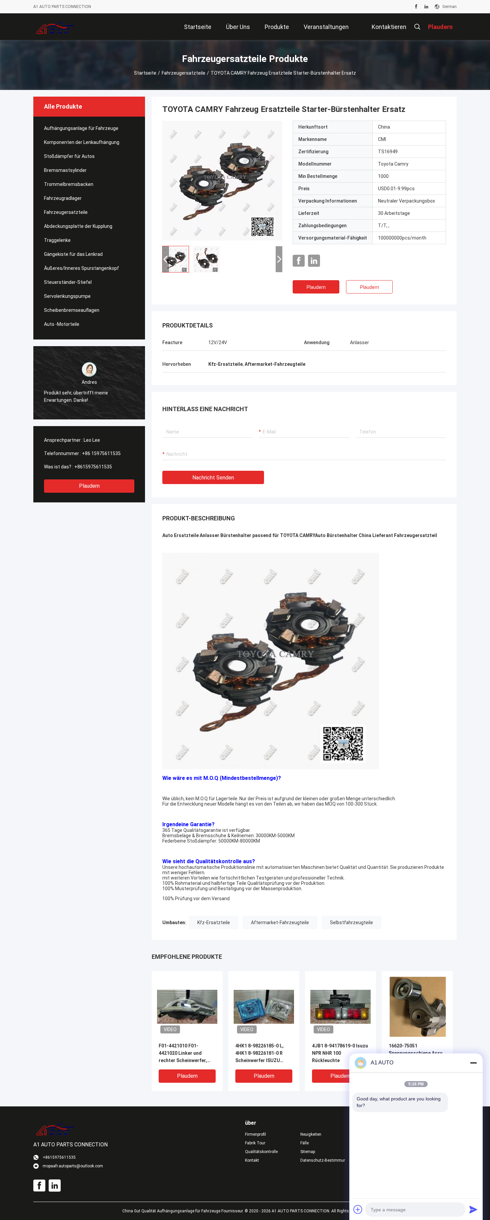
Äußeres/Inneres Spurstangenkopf (81, 268)
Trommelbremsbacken (68, 184)
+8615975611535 (93, 466)
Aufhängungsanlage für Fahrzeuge (81, 128)
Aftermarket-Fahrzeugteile (280, 922)
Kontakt (252, 1160)
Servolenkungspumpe (67, 296)
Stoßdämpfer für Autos (69, 156)
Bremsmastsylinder (65, 170)
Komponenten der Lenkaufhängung (81, 142)
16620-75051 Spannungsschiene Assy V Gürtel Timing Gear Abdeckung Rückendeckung (415, 1053)
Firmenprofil (255, 1134)
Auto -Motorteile (61, 324)
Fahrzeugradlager (63, 198)
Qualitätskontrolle (261, 1151)
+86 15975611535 (101, 453)
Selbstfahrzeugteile (351, 922)
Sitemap (307, 1151)
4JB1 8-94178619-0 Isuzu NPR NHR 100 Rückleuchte (340, 1053)
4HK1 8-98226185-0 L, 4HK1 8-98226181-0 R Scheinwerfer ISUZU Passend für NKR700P (259, 1053)
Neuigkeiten (310, 1134)
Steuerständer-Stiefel (68, 282)
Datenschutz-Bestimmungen (322, 1160)
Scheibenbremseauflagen (71, 310)
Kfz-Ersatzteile (213, 922)
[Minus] (473, 1063)
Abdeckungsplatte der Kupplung (78, 226)
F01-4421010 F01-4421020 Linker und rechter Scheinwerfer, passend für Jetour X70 (185, 1053)
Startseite (145, 73)
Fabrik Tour (255, 1143)
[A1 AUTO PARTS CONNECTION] (55, 26)
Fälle (304, 1143)
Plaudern (89, 486)
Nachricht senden (213, 477)
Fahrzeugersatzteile (183, 73)
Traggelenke (57, 240)
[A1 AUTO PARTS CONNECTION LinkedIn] (426, 6)
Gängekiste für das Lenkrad (73, 254)
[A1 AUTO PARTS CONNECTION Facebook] (416, 6)
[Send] (473, 1209)
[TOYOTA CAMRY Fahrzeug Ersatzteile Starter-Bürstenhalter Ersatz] (222, 180)
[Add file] (358, 1209)
